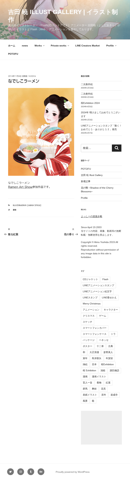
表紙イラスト (90, 394)
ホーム (11, 45)
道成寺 (114, 394)
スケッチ (87, 321)
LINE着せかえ (109, 297)
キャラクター (111, 309)
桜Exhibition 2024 (90, 103)
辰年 (103, 394)
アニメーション (91, 309)
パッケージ (89, 340)
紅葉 (108, 382)
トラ (113, 334)
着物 (14, 210)
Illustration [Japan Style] (27, 205)
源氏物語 (114, 370)
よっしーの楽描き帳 (91, 216)
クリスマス (89, 315)
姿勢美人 (108, 352)
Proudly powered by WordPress (73, 472)
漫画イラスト (99, 376)
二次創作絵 (87, 84)
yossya (32, 76)
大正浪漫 (94, 352)
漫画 (85, 376)
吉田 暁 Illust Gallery (92, 175)
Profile (110, 45)
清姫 (103, 370)
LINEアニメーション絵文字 (97, 291)
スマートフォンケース (94, 334)
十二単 (100, 346)
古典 (110, 346)
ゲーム (102, 315)
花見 (103, 388)
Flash (105, 279)
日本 (94, 364)
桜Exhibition (107, 364)
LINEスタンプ (90, 297)
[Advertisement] (101, 428)
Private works (58, 45)
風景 (85, 400)
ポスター (87, 346)
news (25, 45)
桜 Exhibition (89, 370)
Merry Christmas (92, 303)
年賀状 (109, 358)
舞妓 (94, 388)
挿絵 (85, 364)
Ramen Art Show (20, 187)
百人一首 (87, 382)
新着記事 (85, 181)
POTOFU (13, 54)
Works (38, 45)
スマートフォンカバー (94, 328)
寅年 (85, 358)
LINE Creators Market (87, 45)
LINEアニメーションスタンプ (98, 285)
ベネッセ (104, 340)
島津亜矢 (96, 358)
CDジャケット (90, 279)
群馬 (85, 388)
